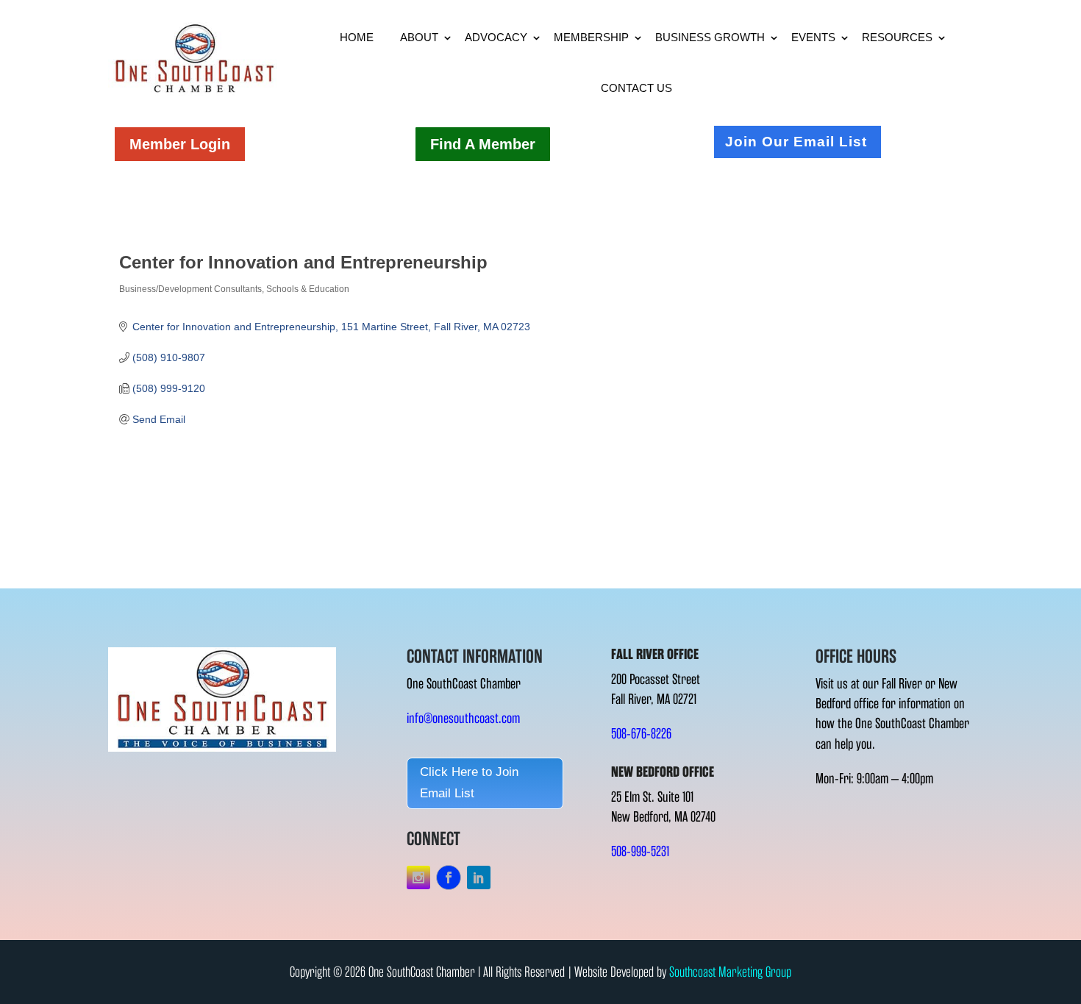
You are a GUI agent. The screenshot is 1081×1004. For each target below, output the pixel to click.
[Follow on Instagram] (418, 877)
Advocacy (496, 37)
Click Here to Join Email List (469, 782)
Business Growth (710, 37)
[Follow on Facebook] (448, 877)
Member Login (179, 144)
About (419, 37)
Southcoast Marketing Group (730, 972)
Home (357, 37)
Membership (591, 37)
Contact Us (636, 88)
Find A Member (482, 144)
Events (813, 37)
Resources (897, 37)
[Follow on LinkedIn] (478, 877)
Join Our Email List (796, 141)
